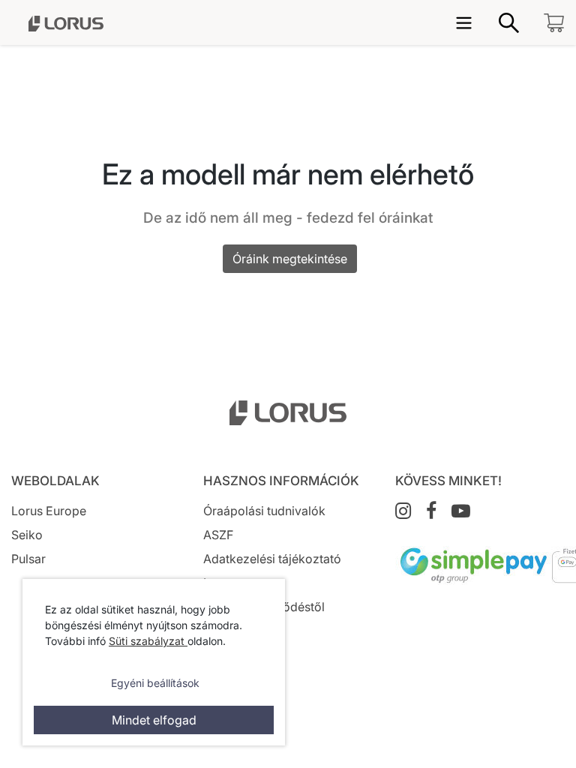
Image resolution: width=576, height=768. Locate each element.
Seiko (27, 534)
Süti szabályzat (148, 640)
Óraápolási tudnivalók (264, 510)
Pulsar (28, 558)
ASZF (218, 534)
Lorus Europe (48, 510)
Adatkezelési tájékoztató (272, 558)
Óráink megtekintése (289, 258)
